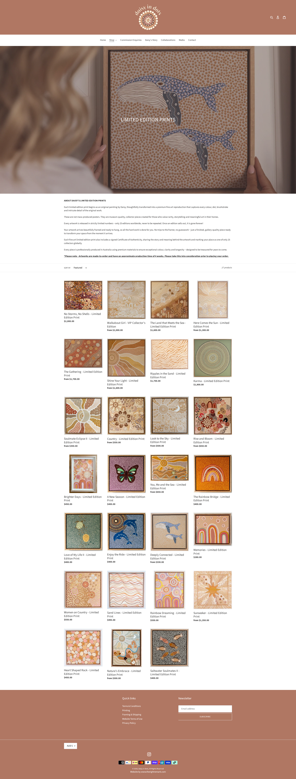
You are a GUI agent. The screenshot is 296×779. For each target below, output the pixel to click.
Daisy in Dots (143, 768)
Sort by (67, 268)
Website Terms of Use (132, 719)
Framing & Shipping (131, 714)
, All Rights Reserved (156, 768)
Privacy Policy (129, 723)
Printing (126, 710)
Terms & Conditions (131, 706)
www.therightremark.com (153, 771)
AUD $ (70, 745)
